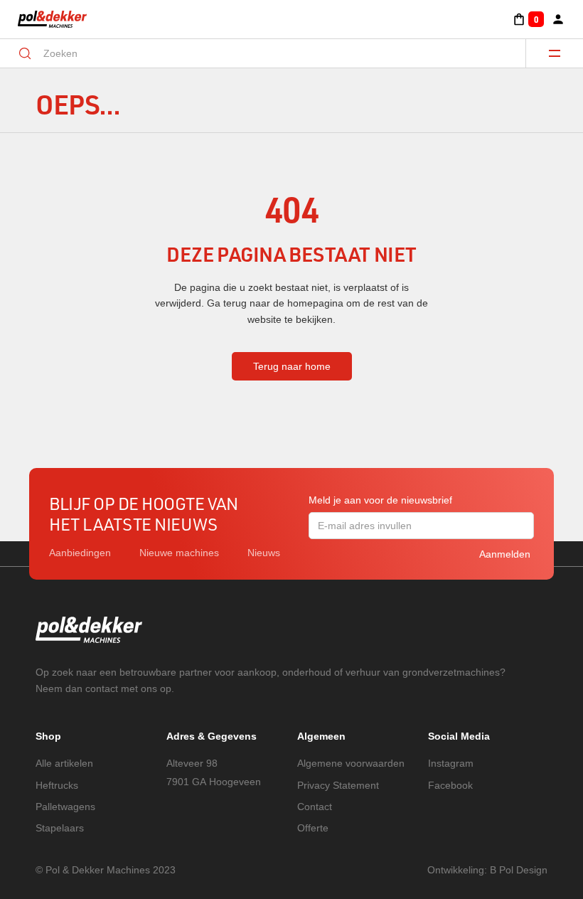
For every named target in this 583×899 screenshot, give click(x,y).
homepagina (315, 303)
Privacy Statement (338, 785)
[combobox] (273, 53)
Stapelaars (60, 828)
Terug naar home (292, 366)
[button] (528, 19)
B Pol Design (518, 870)
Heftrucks (57, 785)
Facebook (450, 785)
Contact (314, 806)
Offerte (312, 828)
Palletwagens (65, 806)
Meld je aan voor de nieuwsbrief (380, 500)
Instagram (451, 763)
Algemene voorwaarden (351, 763)
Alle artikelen (64, 763)
